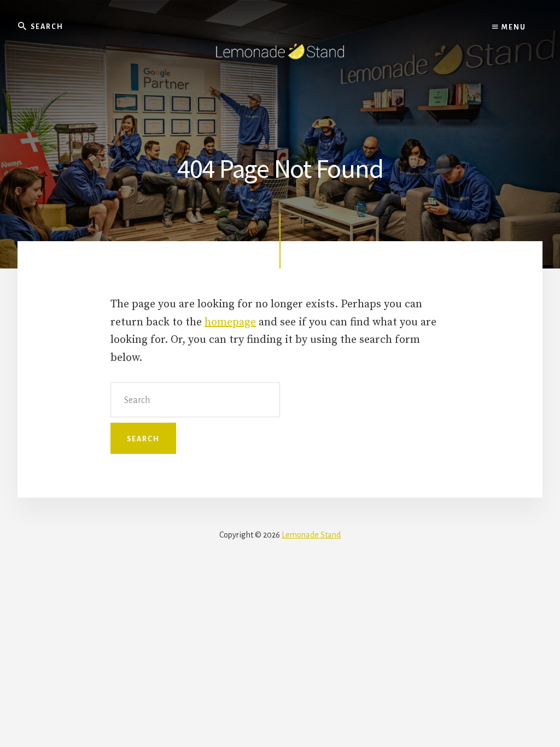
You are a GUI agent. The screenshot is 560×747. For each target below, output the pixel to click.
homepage (230, 322)
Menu (512, 27)
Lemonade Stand (311, 534)
